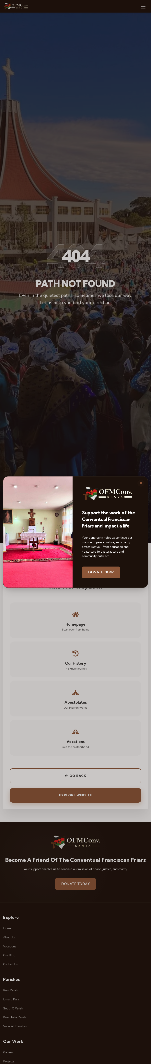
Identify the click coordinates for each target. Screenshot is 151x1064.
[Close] (141, 483)
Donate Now (101, 572)
